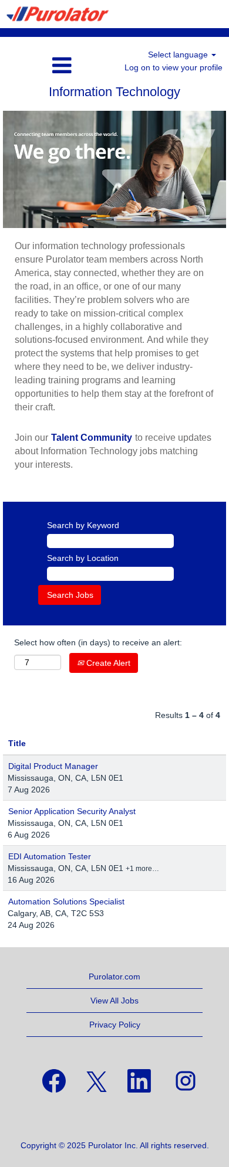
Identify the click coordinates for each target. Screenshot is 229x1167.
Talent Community (91, 438)
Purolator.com (114, 976)
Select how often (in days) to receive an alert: (98, 642)
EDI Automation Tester (49, 856)
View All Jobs (114, 1000)
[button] (38, 65)
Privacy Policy (114, 1024)
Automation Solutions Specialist (66, 901)
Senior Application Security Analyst (72, 811)
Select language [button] (179, 54)
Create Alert (107, 663)
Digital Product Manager (53, 766)
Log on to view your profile (173, 67)
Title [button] (17, 743)
